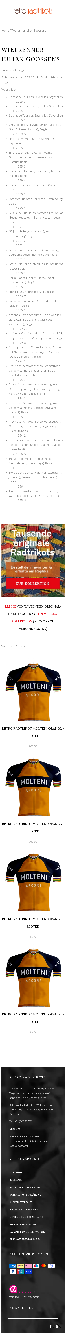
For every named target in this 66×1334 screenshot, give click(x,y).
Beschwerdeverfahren (23, 1209)
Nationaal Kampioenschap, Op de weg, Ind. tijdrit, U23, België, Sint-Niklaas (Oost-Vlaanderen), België (35, 319)
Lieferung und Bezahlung (26, 1217)
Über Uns (14, 1128)
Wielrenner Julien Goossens (28, 30)
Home (5, 30)
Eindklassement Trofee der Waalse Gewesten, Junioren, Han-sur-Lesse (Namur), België (31, 157)
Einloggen (16, 1172)
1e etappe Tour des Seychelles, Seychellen (36, 97)
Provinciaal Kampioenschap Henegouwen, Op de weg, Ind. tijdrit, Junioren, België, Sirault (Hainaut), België (35, 370)
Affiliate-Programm (22, 1224)
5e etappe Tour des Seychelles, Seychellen (36, 106)
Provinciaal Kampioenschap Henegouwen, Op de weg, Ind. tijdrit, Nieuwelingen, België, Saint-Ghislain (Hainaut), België (35, 389)
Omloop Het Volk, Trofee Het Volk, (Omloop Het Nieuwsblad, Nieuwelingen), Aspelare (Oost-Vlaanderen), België (36, 351)
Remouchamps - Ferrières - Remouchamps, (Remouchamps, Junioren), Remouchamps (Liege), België (36, 444)
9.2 (34, 1292)
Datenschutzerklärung (25, 1194)
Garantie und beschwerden (27, 1231)
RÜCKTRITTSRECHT (20, 1202)
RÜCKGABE (15, 1180)
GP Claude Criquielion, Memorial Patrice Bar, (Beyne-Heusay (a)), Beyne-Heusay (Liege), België (36, 217)
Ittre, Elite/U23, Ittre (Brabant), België (31, 291)
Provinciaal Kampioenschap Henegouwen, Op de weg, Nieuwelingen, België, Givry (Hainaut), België (35, 426)
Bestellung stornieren (24, 1187)
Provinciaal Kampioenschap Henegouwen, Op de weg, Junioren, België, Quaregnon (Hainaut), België (35, 407)
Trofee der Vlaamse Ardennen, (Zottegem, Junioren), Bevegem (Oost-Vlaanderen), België (35, 477)
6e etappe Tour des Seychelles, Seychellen (36, 115)
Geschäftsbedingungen (25, 1239)
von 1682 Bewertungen (24, 1297)
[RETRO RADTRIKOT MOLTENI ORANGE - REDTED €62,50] (33, 660)
